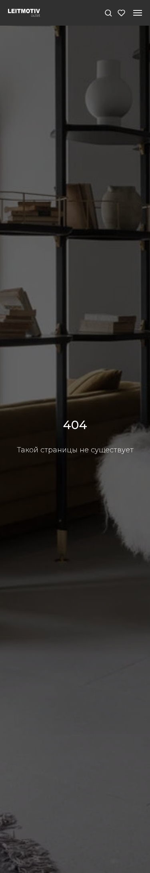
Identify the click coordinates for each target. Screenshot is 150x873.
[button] (108, 12)
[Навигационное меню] (137, 13)
